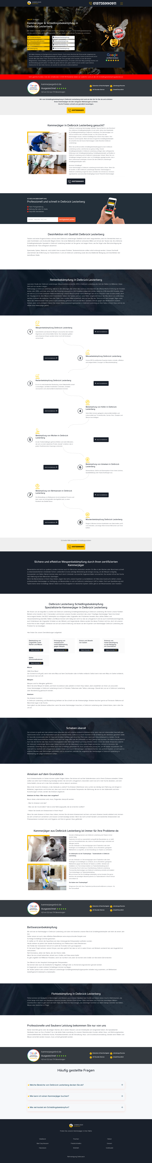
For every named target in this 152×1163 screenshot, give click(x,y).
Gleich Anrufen (35, 650)
